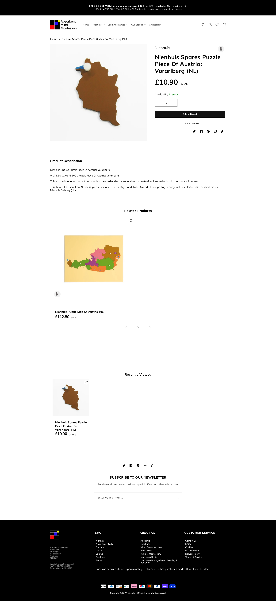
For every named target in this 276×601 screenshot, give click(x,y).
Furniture (100, 557)
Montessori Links (149, 557)
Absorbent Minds (104, 543)
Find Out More (201, 569)
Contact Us (190, 541)
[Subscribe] (178, 498)
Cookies (189, 547)
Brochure (145, 543)
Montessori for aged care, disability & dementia (159, 561)
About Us (145, 541)
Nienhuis (100, 541)
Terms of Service (193, 557)
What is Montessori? (151, 553)
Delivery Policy (192, 553)
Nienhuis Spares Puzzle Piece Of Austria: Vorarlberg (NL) (94, 38)
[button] (98, 24)
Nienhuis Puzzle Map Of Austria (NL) (79, 312)
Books (99, 560)
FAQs (188, 543)
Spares (99, 553)
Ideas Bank (146, 550)
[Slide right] (149, 327)
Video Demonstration (151, 547)
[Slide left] (126, 327)
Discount (100, 547)
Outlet (99, 550)
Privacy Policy (192, 550)
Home (53, 38)
